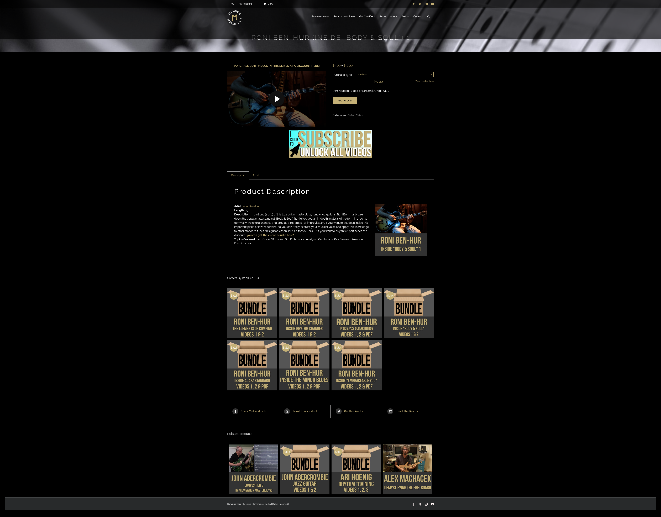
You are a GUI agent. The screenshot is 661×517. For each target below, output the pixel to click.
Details (252, 313)
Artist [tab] (256, 175)
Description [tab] (238, 175)
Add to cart (345, 100)
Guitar (351, 115)
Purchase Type (342, 74)
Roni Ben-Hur (251, 206)
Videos (359, 115)
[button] (428, 16)
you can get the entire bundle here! (270, 235)
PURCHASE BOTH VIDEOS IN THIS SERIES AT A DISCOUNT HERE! (277, 66)
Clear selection (424, 81)
